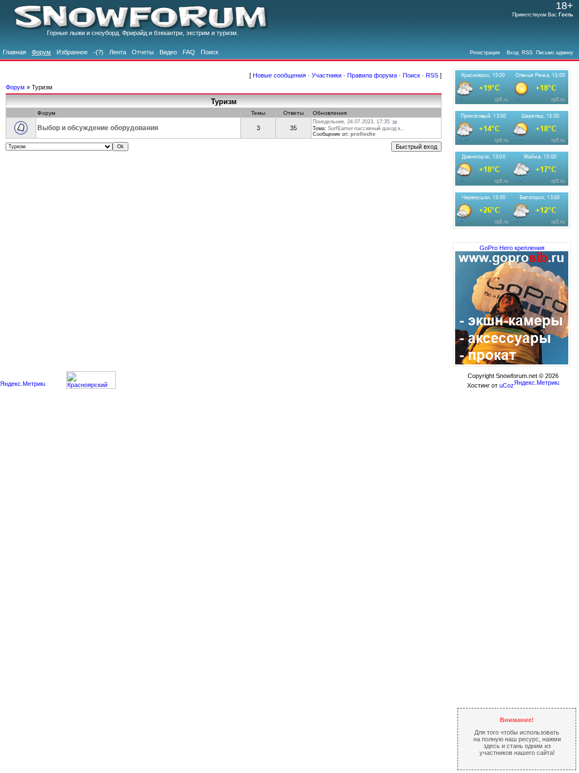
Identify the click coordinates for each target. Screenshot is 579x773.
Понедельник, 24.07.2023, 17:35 (351, 121)
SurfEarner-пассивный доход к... (366, 128)
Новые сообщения (279, 75)
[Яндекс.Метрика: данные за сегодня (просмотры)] (22, 384)
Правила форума (372, 75)
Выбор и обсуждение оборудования (97, 128)
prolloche (363, 134)
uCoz (506, 385)
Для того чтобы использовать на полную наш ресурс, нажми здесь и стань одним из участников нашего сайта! (517, 736)
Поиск (411, 75)
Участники (327, 75)
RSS (432, 75)
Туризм (42, 87)
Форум (15, 87)
